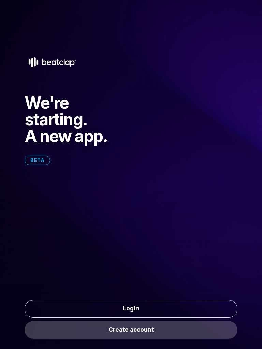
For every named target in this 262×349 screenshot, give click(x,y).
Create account (131, 329)
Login (131, 308)
